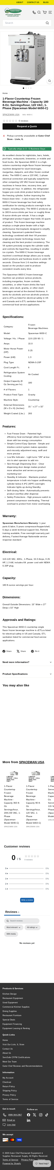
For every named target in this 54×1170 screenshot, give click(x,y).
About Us (7, 1053)
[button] (27, 868)
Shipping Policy (10, 1091)
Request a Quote (27, 126)
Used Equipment (10, 1002)
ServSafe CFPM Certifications (16, 1057)
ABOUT (19, 2)
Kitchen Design (9, 994)
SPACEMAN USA (11, 114)
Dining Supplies (10, 1011)
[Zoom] (49, 81)
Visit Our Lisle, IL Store (13, 1044)
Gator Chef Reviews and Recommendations (22, 1066)
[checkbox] (11, 934)
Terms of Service (10, 1099)
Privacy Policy (9, 1095)
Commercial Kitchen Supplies (16, 1007)
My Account (8, 1078)
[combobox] (27, 23)
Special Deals (9, 1020)
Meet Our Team (10, 1062)
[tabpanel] (27, 946)
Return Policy (9, 1086)
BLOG (45, 2)
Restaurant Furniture (12, 1015)
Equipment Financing (12, 1024)
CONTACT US (33, 2)
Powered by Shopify (12, 1163)
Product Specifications (15, 674)
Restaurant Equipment (13, 998)
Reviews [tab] (12, 911)
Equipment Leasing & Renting (16, 1028)
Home (5, 93)
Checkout (7, 1082)
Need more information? (16, 662)
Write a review (27, 900)
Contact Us (8, 1049)
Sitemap (41, 1160)
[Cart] (44, 12)
